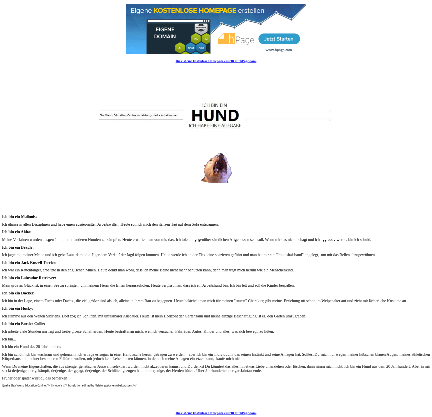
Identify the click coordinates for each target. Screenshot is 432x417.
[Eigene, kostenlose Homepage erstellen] (216, 53)
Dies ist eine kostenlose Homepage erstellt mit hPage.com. (216, 61)
